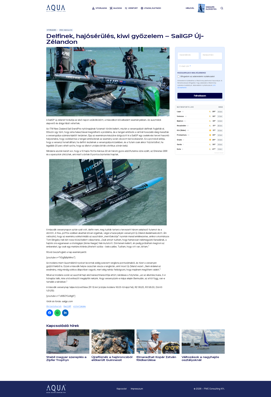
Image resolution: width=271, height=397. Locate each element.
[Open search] (222, 8)
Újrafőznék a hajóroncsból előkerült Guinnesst (111, 358)
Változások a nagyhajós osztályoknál (200, 358)
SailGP (67, 306)
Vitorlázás (51, 30)
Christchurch (54, 306)
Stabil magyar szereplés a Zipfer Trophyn (66, 358)
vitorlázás (79, 306)
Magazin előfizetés (211, 8)
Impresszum (137, 388)
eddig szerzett (102, 262)
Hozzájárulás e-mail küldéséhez (191, 73)
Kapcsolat (122, 388)
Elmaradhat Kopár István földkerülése (156, 358)
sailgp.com (67, 301)
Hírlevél (190, 8)
